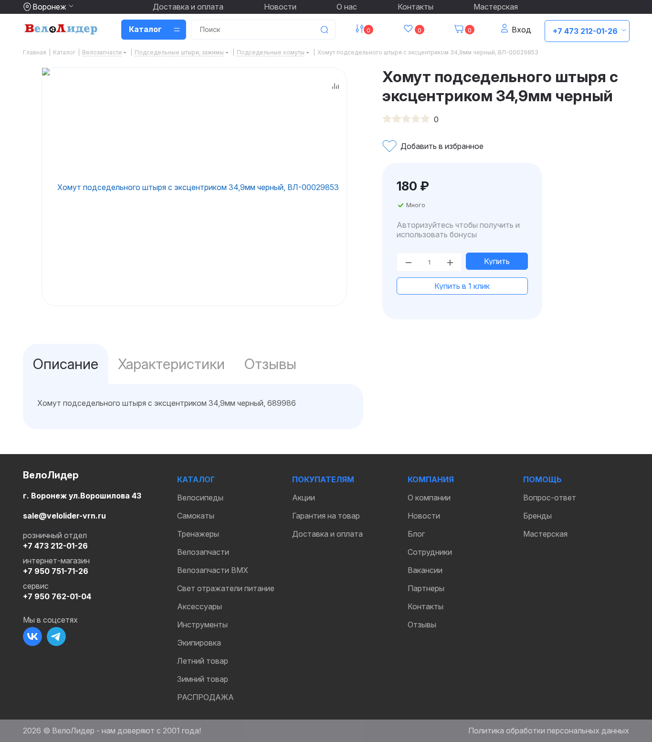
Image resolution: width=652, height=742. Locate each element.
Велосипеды (200, 497)
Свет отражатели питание (225, 588)
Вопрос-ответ (549, 497)
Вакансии (425, 570)
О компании (429, 497)
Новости (280, 6)
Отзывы (422, 624)
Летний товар (202, 661)
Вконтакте (32, 636)
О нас (347, 6)
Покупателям (323, 479)
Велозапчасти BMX (212, 570)
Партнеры (426, 588)
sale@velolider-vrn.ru (64, 515)
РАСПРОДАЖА (205, 697)
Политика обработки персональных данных (548, 730)
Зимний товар (202, 679)
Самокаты (195, 515)
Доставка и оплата (188, 6)
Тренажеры (198, 534)
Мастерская (495, 6)
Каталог (196, 479)
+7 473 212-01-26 (585, 31)
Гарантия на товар (326, 515)
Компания (431, 479)
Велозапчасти (203, 552)
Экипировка (199, 642)
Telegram (56, 636)
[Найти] (324, 30)
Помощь (542, 479)
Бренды (537, 515)
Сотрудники (430, 552)
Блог (416, 534)
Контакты (415, 6)
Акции (303, 497)
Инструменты (202, 624)
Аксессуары (199, 606)
